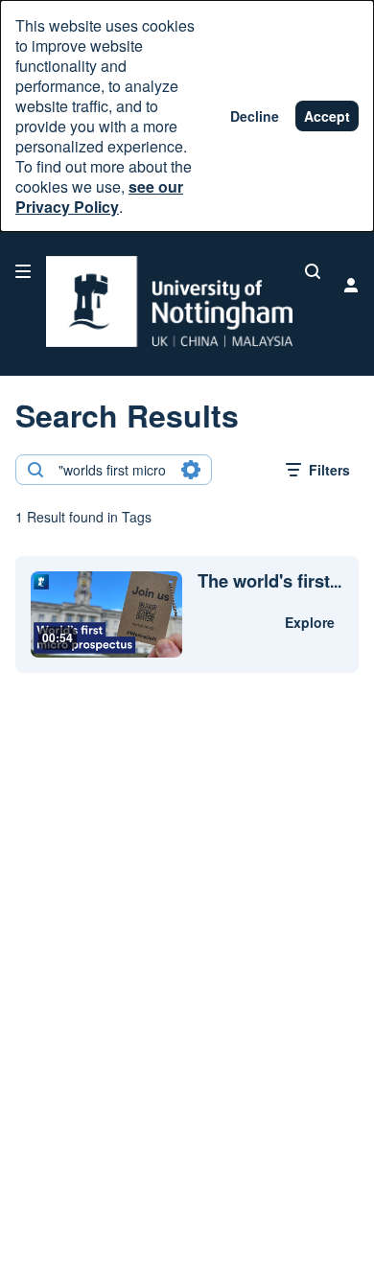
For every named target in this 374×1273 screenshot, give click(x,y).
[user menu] (351, 284)
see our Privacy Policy (99, 196)
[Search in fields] (191, 469)
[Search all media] (312, 271)
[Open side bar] (23, 271)
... (269, 581)
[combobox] (113, 469)
